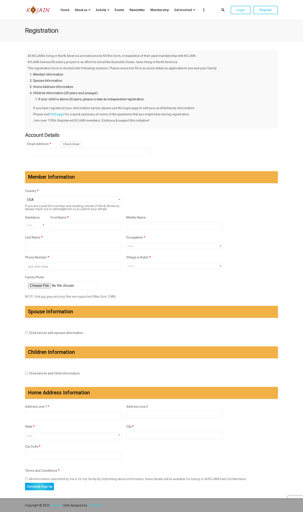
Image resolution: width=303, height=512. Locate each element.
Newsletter (137, 10)
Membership (159, 10)
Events (119, 10)
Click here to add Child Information (54, 373)
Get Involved (183, 10)
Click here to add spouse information (56, 333)
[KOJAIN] (38, 10)
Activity (101, 10)
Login (241, 10)
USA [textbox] (30, 200)
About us (81, 10)
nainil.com (95, 505)
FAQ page (57, 114)
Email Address (39, 144)
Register (266, 10)
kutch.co (56, 505)
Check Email (71, 144)
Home (65, 10)
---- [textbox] (29, 225)
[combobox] (73, 199)
